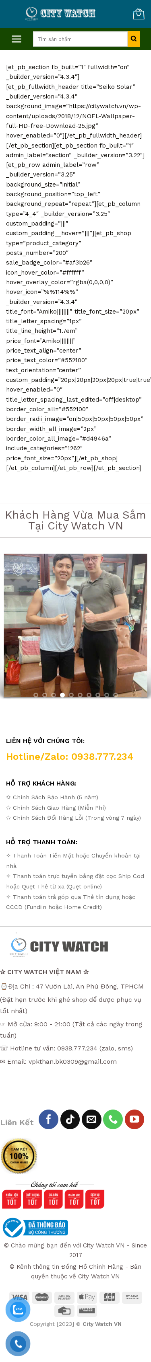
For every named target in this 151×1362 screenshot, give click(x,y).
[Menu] (17, 39)
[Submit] (134, 39)
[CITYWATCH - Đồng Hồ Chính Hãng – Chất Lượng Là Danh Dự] (61, 14)
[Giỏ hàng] (138, 14)
